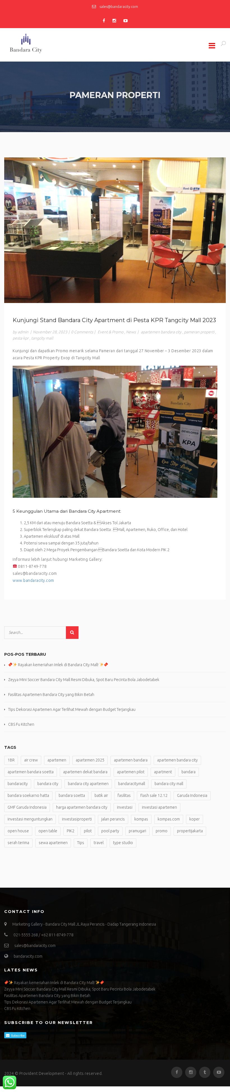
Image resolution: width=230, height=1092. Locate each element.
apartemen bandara (131, 760)
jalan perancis (113, 819)
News (131, 332)
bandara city (47, 783)
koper (194, 819)
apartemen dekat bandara (85, 772)
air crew (31, 760)
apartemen (56, 760)
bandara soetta (72, 795)
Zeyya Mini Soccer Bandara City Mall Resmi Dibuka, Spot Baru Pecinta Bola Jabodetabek (83, 679)
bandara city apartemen (88, 783)
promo (161, 831)
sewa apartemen (53, 842)
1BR (11, 760)
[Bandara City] (42, 43)
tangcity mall (42, 338)
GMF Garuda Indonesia (27, 807)
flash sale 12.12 (153, 795)
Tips (80, 842)
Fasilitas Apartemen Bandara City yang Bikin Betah (51, 694)
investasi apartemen (159, 807)
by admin (20, 332)
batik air (101, 795)
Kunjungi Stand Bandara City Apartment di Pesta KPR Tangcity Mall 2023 (114, 320)
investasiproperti (77, 819)
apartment (163, 772)
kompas (141, 819)
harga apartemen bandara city (81, 807)
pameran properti (199, 332)
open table (47, 831)
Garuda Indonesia (192, 795)
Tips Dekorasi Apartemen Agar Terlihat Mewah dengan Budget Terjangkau (71, 709)
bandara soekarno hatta (28, 795)
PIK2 (70, 831)
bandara (188, 772)
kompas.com (169, 819)
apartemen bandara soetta (31, 772)
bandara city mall (169, 783)
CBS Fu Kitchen (21, 724)
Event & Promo (110, 332)
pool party (110, 831)
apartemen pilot (130, 772)
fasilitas (124, 795)
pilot (88, 831)
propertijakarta (190, 831)
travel (99, 842)
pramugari (137, 831)
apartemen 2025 (90, 760)
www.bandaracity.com (33, 580)
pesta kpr (21, 338)
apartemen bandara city (161, 332)
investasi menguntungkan (30, 819)
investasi (124, 807)
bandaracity (18, 783)
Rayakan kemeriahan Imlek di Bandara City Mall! (58, 665)
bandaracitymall (131, 783)
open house (18, 831)
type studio (123, 842)
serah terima (18, 842)
